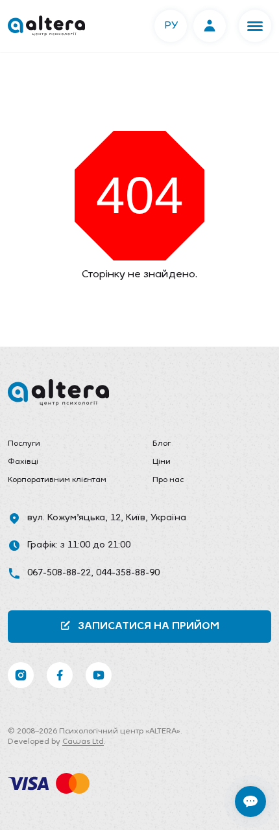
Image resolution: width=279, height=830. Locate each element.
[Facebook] (60, 675)
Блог (161, 444)
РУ (171, 26)
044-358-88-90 (128, 573)
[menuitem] (67, 444)
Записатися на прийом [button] (148, 626)
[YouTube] (99, 675)
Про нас (168, 480)
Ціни (161, 462)
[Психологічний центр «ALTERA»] (46, 26)
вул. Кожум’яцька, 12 (74, 518)
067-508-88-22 (59, 573)
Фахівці (23, 462)
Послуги (24, 444)
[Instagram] (21, 675)
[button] (255, 26)
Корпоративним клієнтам (57, 480)
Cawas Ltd (83, 742)
